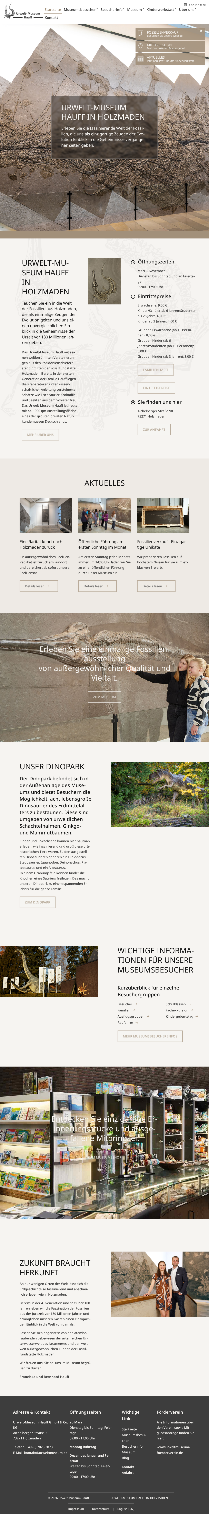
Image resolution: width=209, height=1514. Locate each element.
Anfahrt (128, 1472)
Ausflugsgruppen (131, 1016)
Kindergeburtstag (179, 1016)
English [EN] (197, 5)
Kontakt (128, 1467)
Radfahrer (125, 1022)
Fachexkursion (177, 1010)
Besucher (125, 1004)
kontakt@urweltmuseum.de (45, 1452)
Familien (124, 1010)
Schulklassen (176, 1004)
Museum (129, 1452)
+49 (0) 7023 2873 (39, 1447)
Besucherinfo (132, 1446)
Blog (125, 1458)
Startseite (129, 1429)
